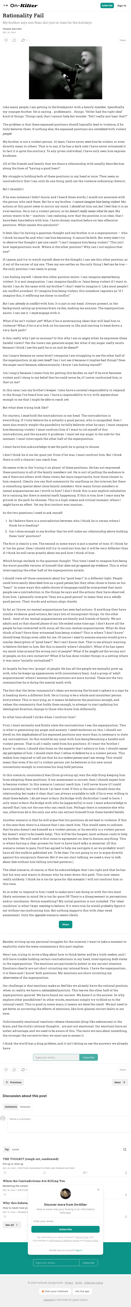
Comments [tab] (11, 1106)
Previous (15, 1082)
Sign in (121, 5)
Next (117, 1082)
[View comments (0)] (14, 40)
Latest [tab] (15, 1149)
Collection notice (93, 1282)
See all (9, 1225)
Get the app (82, 1291)
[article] (65, 1166)
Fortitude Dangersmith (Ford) (34, 1168)
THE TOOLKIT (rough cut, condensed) (31, 1159)
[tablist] (17, 1106)
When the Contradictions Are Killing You (34, 1181)
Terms (78, 1282)
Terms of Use (82, 1237)
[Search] (124, 1149)
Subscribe (107, 5)
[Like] (6, 40)
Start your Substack (56, 1291)
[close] (98, 1189)
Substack (48, 1299)
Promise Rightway (12, 29)
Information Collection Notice (64, 1240)
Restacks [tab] (25, 1106)
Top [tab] (7, 1149)
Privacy (69, 1282)
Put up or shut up (13, 1163)
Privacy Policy (91, 1240)
